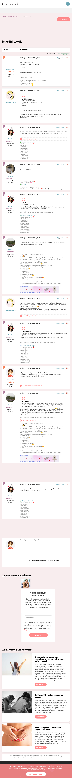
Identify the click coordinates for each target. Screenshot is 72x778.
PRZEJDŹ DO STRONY (36, 774)
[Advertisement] (36, 30)
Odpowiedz (63, 19)
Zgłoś (67, 58)
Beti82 (10, 139)
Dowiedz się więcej (39, 770)
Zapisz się (38, 635)
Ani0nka (10, 176)
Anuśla (10, 249)
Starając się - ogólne (14, 16)
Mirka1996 (10, 380)
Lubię (62, 58)
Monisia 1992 (10, 69)
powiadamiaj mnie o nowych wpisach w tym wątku (45, 560)
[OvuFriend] (10, 5)
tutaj (25, 630)
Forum (4, 16)
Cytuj (57, 58)
